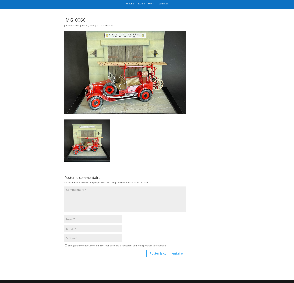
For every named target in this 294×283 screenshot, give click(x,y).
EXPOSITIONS (145, 4)
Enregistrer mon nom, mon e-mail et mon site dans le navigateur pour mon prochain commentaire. (117, 245)
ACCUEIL (130, 4)
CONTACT (163, 4)
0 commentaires (105, 25)
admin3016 (73, 25)
